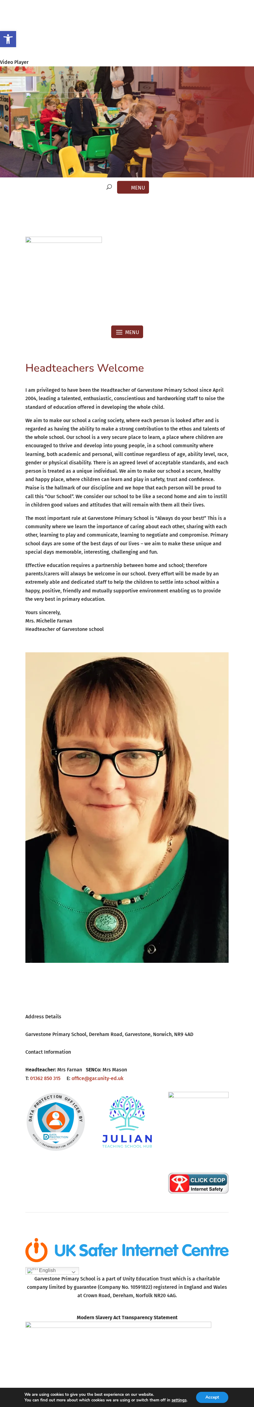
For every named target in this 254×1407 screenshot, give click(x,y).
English (47, 1270)
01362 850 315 (45, 1078)
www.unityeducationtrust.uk (127, 1309)
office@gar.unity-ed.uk (98, 1078)
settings (179, 1400)
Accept (212, 1397)
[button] (8, 39)
